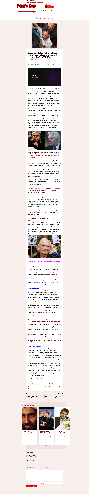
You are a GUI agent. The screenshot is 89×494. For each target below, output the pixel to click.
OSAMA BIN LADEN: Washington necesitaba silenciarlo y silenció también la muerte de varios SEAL (28, 434)
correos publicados (44, 290)
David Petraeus (56, 227)
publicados (33, 332)
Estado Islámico (31, 212)
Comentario (29, 470)
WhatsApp (30, 64)
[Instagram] (48, 18)
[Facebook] (40, 18)
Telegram (37, 64)
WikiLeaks (30, 165)
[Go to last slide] (23, 426)
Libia (47, 386)
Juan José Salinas (31, 59)
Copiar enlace (51, 64)
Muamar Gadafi (57, 386)
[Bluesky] (52, 18)
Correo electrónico (43, 483)
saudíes (42, 312)
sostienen (37, 282)
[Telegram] (37, 18)
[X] (44, 18)
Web (53, 483)
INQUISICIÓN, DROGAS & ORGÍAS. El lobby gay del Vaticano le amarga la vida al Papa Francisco (45, 433)
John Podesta (36, 386)
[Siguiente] (69, 426)
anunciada (40, 272)
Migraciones (51, 386)
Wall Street (49, 310)
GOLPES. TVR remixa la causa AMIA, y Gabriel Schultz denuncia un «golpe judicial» (63, 433)
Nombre (28, 483)
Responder (60, 455)
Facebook (43, 64)
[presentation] (29, 418)
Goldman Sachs (31, 310)
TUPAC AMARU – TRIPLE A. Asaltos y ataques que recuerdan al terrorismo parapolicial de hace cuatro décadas (33, 395)
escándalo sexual (53, 274)
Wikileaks (29, 388)
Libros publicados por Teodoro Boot (52, 15)
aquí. (41, 378)
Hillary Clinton (30, 386)
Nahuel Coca (60, 436)
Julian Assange (45, 160)
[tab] (45, 445)
